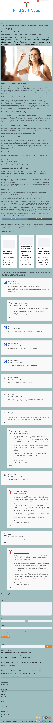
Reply (5, 294)
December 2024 (4, 684)
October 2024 (4, 686)
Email (29, 618)
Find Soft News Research (7, 31)
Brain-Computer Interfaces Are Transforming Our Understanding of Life (16, 657)
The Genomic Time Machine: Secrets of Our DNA (8, 252)
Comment (4, 600)
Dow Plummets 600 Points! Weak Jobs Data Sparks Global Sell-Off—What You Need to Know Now (22, 662)
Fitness (10, 534)
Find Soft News (26, 10)
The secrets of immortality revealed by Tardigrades (12, 655)
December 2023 (4, 708)
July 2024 (3, 691)
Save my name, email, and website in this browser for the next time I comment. (24, 632)
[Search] (51, 18)
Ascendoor (34, 721)
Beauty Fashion (12, 413)
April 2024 (3, 699)
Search (3, 644)
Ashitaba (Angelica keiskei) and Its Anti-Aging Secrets (13, 659)
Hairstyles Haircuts (13, 343)
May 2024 (3, 696)
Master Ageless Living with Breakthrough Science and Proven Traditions (17, 652)
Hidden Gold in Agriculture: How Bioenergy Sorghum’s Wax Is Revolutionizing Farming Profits (27, 668)
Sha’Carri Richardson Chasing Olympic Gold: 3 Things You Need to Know (44, 251)
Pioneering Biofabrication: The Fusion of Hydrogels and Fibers (21, 676)
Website (3, 625)
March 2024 (4, 701)
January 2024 (4, 706)
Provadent (3, 668)
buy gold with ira (12, 281)
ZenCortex (3, 676)
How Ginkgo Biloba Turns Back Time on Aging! (17, 678)
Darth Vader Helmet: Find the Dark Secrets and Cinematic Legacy (21, 673)
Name (3, 618)
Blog (2, 23)
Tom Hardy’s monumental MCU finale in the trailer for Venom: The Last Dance (24, 670)
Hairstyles (11, 394)
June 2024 (3, 694)
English (41, 1)
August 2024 (4, 689)
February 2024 (4, 704)
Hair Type (10, 326)
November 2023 (4, 711)
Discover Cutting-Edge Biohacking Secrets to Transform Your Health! (26, 250)
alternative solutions (15, 44)
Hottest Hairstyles (13, 360)
